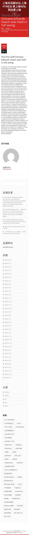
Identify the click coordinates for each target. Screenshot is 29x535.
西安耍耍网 (17, 509)
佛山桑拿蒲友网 (8, 473)
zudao (6, 406)
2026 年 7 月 (8, 263)
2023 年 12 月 (8, 339)
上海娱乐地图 (18, 448)
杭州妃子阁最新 (8, 495)
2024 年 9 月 (8, 312)
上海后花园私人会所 (9, 434)
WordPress (18, 531)
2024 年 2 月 (8, 332)
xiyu (6, 402)
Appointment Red (11, 532)
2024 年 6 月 (8, 322)
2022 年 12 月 (8, 374)
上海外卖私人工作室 (9, 441)
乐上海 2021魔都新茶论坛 (10, 470)
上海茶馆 (6, 459)
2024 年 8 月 (8, 315)
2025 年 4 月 (8, 287)
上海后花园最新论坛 (9, 430)
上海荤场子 (14, 459)
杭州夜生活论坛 (19, 491)
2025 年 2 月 (8, 294)
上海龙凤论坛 (19, 462)
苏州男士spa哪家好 (9, 505)
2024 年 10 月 (8, 308)
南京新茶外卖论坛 (8, 480)
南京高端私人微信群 (9, 484)
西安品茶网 (20, 505)
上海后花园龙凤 (8, 437)
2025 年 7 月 (8, 277)
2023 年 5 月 (8, 360)
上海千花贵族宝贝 (19, 427)
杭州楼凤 (6, 498)
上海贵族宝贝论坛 (8, 462)
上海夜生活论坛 (8, 448)
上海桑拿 (6, 452)
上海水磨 (14, 452)
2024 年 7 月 (8, 319)
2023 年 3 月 (8, 367)
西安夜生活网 (7, 509)
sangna (8, 28)
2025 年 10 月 (8, 267)
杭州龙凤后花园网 (8, 502)
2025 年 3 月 (8, 291)
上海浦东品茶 (7, 455)
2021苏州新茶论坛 (8, 423)
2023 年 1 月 (8, 371)
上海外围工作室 (8, 445)
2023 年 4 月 (8, 364)
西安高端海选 (7, 513)
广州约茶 (19, 484)
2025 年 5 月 (8, 284)
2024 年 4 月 (8, 326)
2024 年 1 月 (8, 336)
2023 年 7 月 (8, 357)
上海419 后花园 (8, 427)
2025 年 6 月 (8, 281)
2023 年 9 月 (8, 350)
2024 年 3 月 (8, 329)
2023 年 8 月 (8, 353)
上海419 (19, 423)
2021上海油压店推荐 (9, 420)
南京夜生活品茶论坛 (9, 477)
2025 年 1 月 (8, 298)
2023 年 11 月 (8, 343)
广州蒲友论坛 (17, 488)
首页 (2, 28)
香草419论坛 (7, 516)
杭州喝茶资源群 (8, 491)
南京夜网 (19, 477)
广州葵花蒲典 (7, 488)
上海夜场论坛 (18, 445)
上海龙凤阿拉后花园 (9, 466)
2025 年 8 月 (8, 274)
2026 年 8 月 (8, 260)
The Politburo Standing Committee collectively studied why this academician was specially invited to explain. (14, 221)
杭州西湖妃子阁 (16, 498)
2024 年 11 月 (8, 305)
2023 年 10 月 (8, 346)
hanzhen (7, 392)
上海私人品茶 (17, 455)
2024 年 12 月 (8, 301)
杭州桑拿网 (18, 495)
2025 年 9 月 (8, 270)
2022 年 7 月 (8, 377)
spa (6, 399)
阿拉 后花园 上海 (18, 513)
